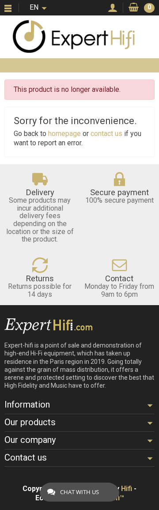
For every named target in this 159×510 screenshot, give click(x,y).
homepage (64, 133)
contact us (106, 133)
